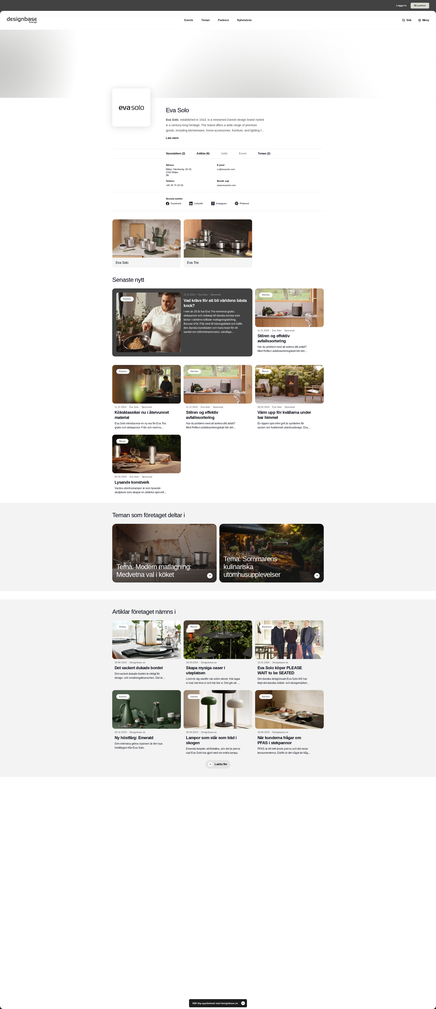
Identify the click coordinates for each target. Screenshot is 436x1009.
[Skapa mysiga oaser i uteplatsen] (218, 652)
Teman (264, 153)
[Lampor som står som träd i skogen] (218, 722)
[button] (210, 575)
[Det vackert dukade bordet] (146, 650)
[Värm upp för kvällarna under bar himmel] (289, 397)
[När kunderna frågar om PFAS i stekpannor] (289, 722)
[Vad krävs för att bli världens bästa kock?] (182, 322)
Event (242, 153)
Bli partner (420, 5)
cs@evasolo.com (226, 169)
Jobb (224, 153)
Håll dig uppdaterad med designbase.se (215, 1003)
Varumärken (175, 153)
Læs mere (172, 138)
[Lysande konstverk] (146, 464)
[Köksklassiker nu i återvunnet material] (146, 397)
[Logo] (22, 20)
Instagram (221, 203)
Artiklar (203, 153)
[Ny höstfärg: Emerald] (146, 720)
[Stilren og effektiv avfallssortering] (289, 320)
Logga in (401, 5)
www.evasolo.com (226, 185)
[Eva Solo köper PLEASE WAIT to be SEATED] (289, 652)
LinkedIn (198, 203)
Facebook (176, 203)
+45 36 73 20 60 (174, 185)
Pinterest (244, 203)
